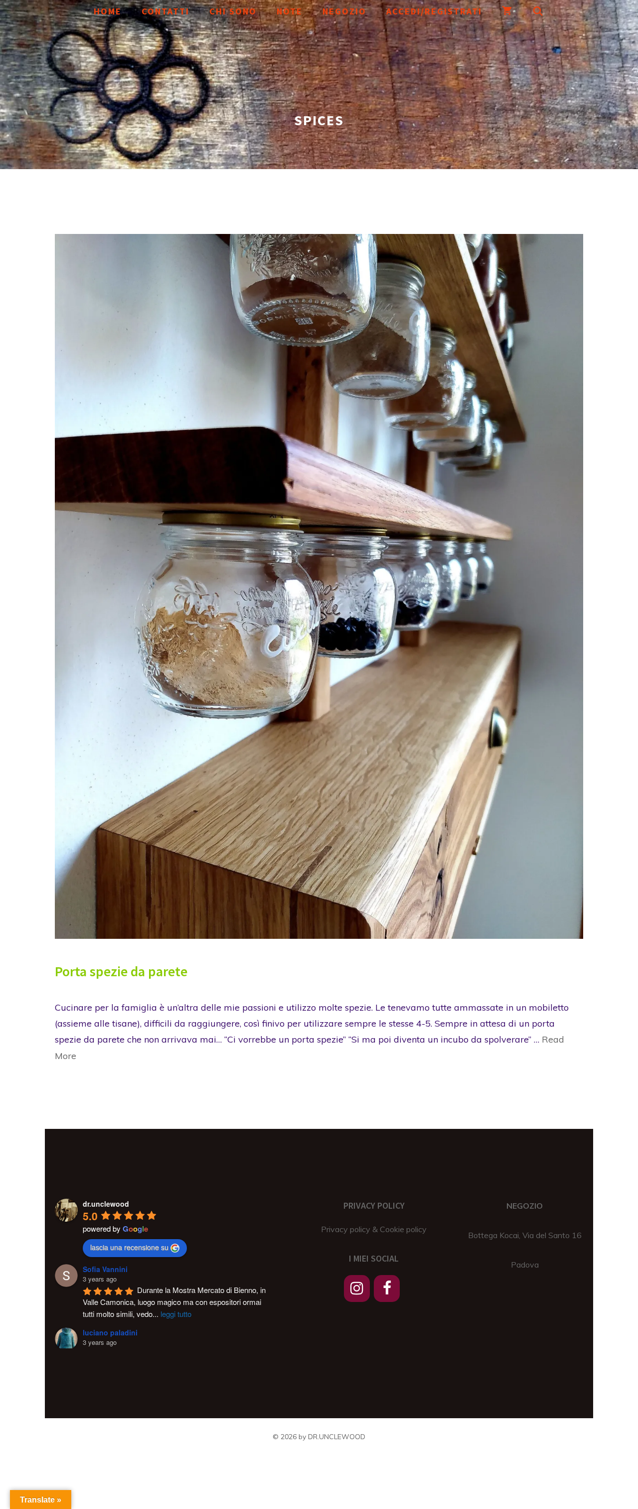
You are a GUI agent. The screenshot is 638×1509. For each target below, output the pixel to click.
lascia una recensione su (129, 1247)
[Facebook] (387, 1288)
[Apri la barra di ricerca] (538, 11)
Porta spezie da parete (121, 971)
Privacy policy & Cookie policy (374, 1229)
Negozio (344, 11)
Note (290, 11)
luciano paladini (110, 1332)
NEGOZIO (524, 1206)
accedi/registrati (434, 11)
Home (108, 11)
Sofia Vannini (105, 1269)
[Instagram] (357, 1288)
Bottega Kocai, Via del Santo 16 (525, 1235)
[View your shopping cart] (507, 11)
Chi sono (233, 11)
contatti (165, 11)
